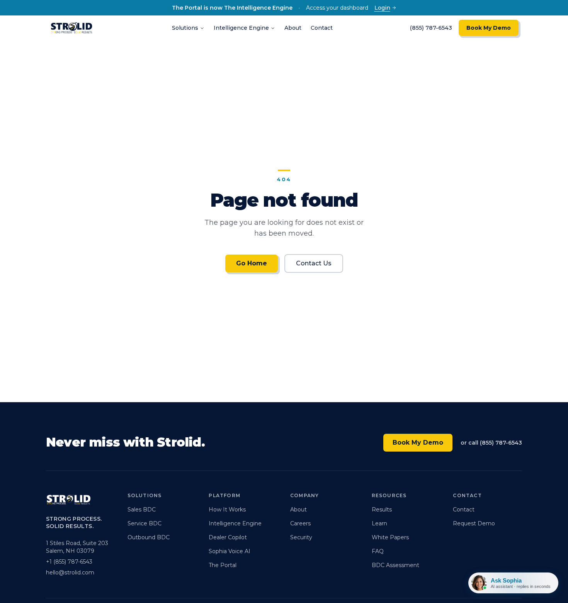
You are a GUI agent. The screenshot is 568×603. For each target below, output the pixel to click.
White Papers (390, 537)
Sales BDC (142, 509)
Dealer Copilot (228, 537)
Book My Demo (488, 27)
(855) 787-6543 (431, 27)
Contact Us (314, 263)
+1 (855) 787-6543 (69, 561)
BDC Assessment (395, 565)
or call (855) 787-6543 (491, 442)
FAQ (378, 551)
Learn (379, 523)
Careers (300, 523)
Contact (322, 27)
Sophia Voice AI (229, 551)
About (292, 27)
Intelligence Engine (241, 27)
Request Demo (474, 523)
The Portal (222, 565)
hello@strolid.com (70, 572)
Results (382, 509)
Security (301, 537)
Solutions (185, 27)
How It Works (227, 509)
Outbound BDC (149, 537)
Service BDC (145, 523)
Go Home (251, 263)
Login (382, 7)
